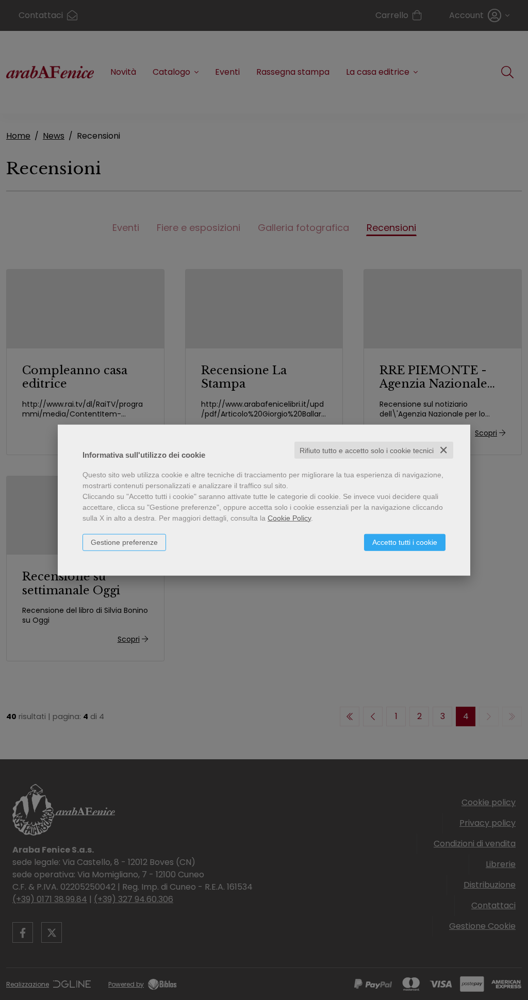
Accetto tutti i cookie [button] (404, 542)
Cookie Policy (289, 517)
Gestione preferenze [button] (124, 542)
